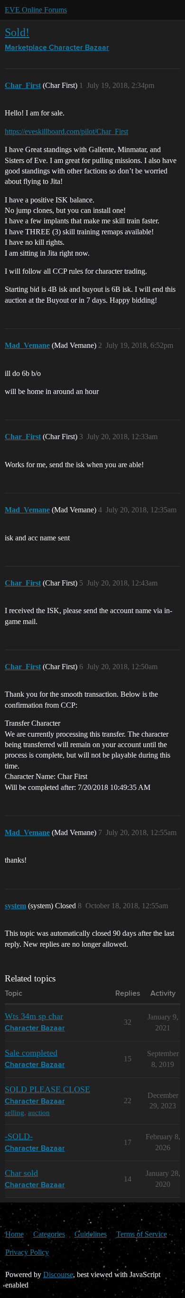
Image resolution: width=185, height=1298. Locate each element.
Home (14, 1234)
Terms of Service (141, 1234)
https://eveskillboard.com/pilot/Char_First (66, 131)
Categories (49, 1234)
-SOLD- (19, 1136)
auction (39, 1112)
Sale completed (31, 1053)
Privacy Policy (27, 1252)
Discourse (58, 1274)
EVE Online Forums (36, 10)
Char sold (21, 1173)
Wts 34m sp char (34, 1016)
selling (14, 1112)
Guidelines (90, 1234)
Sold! (17, 32)
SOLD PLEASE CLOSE (47, 1089)
